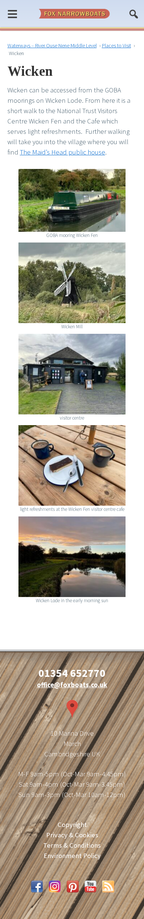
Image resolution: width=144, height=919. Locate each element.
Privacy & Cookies (72, 835)
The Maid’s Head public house (62, 152)
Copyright (72, 824)
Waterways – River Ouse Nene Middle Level (52, 45)
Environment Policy (72, 855)
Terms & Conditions (72, 845)
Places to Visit (116, 45)
